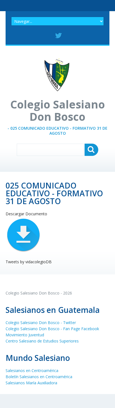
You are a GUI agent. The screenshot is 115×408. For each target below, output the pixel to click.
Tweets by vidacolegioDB (29, 261)
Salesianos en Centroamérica (32, 370)
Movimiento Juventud (25, 334)
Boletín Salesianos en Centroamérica (39, 376)
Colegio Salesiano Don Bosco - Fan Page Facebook (52, 328)
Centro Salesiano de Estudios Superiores (42, 341)
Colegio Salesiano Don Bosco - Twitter (41, 322)
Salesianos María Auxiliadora (31, 382)
